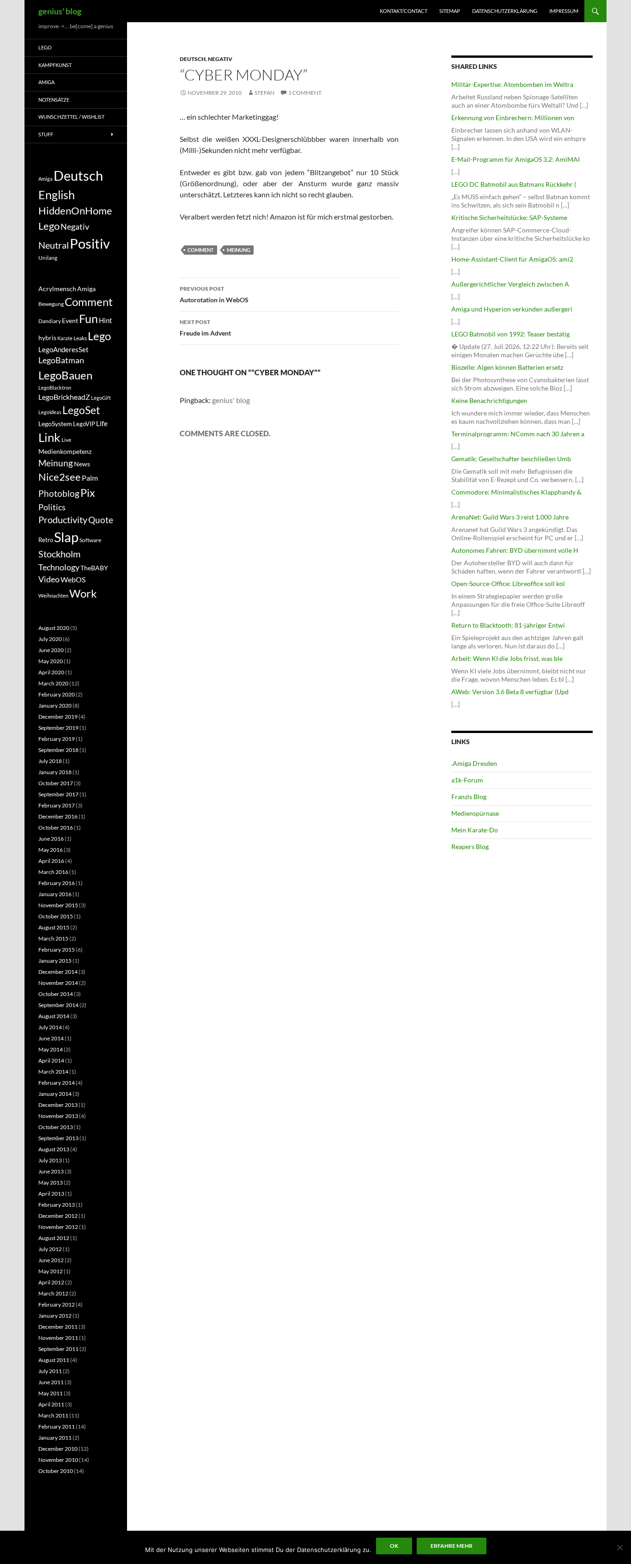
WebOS (73, 579)
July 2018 (50, 761)
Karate (65, 338)
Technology (58, 567)
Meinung (238, 250)
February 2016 (56, 883)
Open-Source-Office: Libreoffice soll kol (508, 583)
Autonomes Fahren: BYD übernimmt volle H (514, 550)
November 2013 (58, 1115)
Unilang (47, 257)
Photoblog (58, 493)
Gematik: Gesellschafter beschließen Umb (511, 459)
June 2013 (51, 1171)
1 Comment (305, 92)
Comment (201, 250)
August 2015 (53, 927)
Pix (87, 492)
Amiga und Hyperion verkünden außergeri (511, 309)
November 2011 (58, 1337)
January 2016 (55, 894)
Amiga (46, 82)
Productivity (62, 519)
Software (90, 540)
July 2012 (50, 1249)
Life (102, 423)
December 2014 (58, 971)
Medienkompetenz (64, 451)
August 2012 (53, 1237)
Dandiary (49, 321)
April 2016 (51, 860)
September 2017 (58, 794)
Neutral (53, 244)
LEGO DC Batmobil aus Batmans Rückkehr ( (513, 184)
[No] (619, 1547)
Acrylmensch (57, 289)
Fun (88, 318)
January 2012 (55, 1315)
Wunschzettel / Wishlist (71, 117)
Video (49, 579)
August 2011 (53, 1359)
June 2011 (51, 1382)
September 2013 (58, 1138)
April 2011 (51, 1404)
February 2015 (56, 949)
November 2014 (58, 982)
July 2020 (50, 638)
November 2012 (58, 1226)
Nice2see (59, 477)
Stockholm (59, 554)
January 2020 (55, 705)
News (82, 464)
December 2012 (58, 1215)
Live (66, 439)
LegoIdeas (49, 412)
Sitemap (449, 11)
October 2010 (55, 1470)
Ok (394, 1545)
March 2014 (53, 1071)
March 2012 (53, 1293)
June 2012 (51, 1260)
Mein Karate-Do (474, 830)
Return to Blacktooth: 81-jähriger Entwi (508, 625)
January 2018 (55, 772)
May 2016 (50, 849)
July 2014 (50, 1027)
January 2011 (55, 1437)
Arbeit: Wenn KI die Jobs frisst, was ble (507, 658)
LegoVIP (84, 424)
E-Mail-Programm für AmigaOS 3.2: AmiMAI (515, 159)
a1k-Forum (467, 780)
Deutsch (193, 58)
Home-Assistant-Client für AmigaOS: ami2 (512, 259)
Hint (105, 320)
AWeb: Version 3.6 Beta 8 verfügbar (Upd (510, 692)
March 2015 (53, 938)
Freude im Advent (205, 327)
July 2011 (50, 1371)
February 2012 (56, 1304)
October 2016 (55, 827)
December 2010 (58, 1448)
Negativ (220, 58)
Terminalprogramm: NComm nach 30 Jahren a (517, 434)
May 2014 (50, 1049)
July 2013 (50, 1160)
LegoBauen (65, 375)
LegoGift (101, 398)
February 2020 (56, 694)
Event (70, 320)
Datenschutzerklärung (504, 11)
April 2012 (51, 1282)
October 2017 (55, 783)
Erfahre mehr (452, 1545)
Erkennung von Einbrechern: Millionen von (512, 118)
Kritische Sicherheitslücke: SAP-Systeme (509, 217)
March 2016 (53, 871)
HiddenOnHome (75, 211)
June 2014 (51, 1038)
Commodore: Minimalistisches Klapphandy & (516, 492)
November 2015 (58, 905)
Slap (66, 537)
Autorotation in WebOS (214, 294)
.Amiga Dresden (474, 763)
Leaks (80, 338)
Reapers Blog (470, 846)
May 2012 (50, 1271)
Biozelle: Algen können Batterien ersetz (507, 367)
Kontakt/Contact (403, 11)
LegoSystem (55, 424)
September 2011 (58, 1348)
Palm (90, 477)
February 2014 (56, 1082)
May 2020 (50, 661)
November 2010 (58, 1459)
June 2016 (51, 838)
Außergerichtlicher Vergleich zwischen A (510, 284)
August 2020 (53, 627)
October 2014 (55, 993)
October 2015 (55, 916)
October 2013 (55, 1127)
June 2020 (51, 650)
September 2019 (58, 727)
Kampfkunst (55, 65)
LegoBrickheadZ (64, 397)
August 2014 (53, 1016)
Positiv (90, 243)
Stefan (264, 92)
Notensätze (53, 100)
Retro (45, 540)
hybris (47, 338)
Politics (52, 507)
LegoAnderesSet (63, 349)
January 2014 (55, 1093)
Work (83, 593)
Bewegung (51, 303)
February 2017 (56, 805)
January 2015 (55, 960)
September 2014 (58, 1005)
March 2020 (53, 683)
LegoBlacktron (54, 388)
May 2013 (50, 1182)
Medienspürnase (475, 813)
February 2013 (56, 1204)
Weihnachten (53, 596)
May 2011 (50, 1393)
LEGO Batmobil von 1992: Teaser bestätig (510, 334)
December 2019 (58, 716)
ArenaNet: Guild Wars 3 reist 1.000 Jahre (510, 517)
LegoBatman (61, 360)
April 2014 (51, 1060)
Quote (100, 519)
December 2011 (58, 1326)
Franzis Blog (468, 796)
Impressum (563, 11)
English (56, 195)
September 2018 (58, 749)
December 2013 (58, 1104)
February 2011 (56, 1426)
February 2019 (56, 738)
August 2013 (53, 1149)
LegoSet (81, 410)
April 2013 (51, 1193)
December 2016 (58, 816)
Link (49, 437)
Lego (45, 47)
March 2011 (53, 1415)
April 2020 (51, 672)
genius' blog (59, 11)
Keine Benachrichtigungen (489, 400)
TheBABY (94, 568)
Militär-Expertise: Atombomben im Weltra (512, 84)
